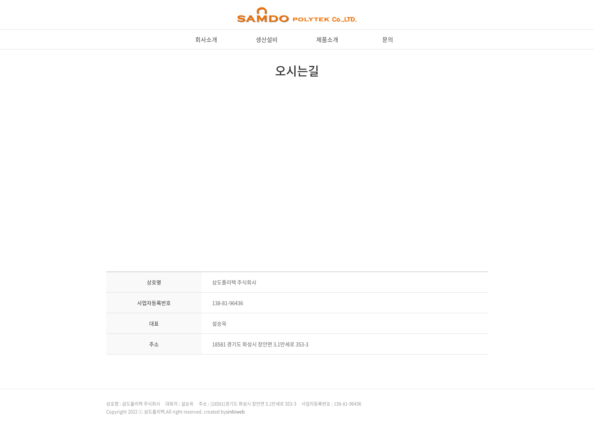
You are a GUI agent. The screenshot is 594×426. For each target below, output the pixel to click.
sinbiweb (235, 411)
